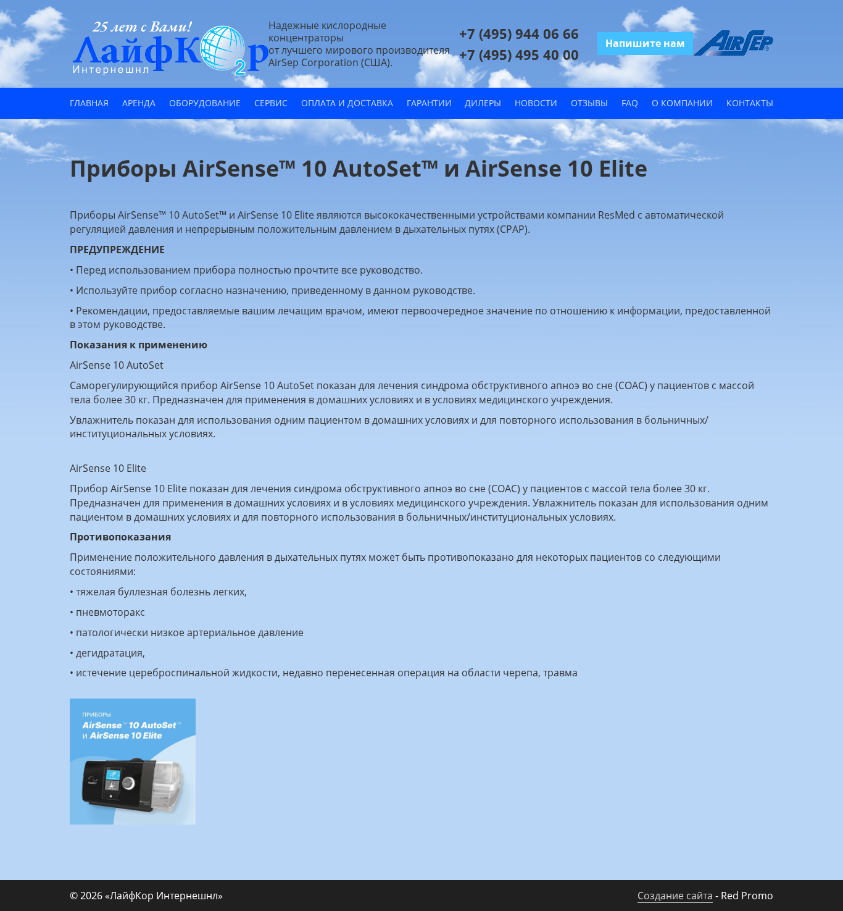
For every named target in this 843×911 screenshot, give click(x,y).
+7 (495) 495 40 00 (519, 54)
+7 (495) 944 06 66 (519, 33)
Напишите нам (645, 43)
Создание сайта (675, 895)
